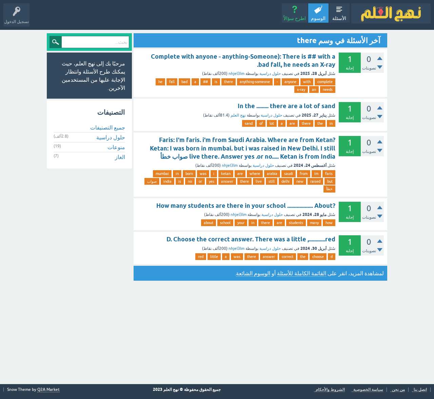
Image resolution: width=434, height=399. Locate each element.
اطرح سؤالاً (294, 18)
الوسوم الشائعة (253, 273)
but (330, 181)
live (259, 181)
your (240, 223)
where (255, 174)
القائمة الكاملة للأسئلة (301, 273)
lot (272, 123)
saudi (288, 174)
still (272, 181)
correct (287, 257)
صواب (152, 181)
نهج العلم (238, 115)
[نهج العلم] (391, 13)
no (190, 181)
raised (315, 181)
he (160, 82)
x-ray (301, 89)
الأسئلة (339, 18)
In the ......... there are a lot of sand (286, 105)
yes (211, 181)
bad (184, 82)
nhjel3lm (236, 73)
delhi (285, 181)
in (331, 123)
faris (329, 174)
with (307, 82)
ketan (226, 174)
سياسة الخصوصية (368, 389)
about (208, 223)
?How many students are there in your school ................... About (245, 205)
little (214, 257)
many (314, 223)
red (200, 257)
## (205, 82)
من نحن (398, 389)
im (316, 174)
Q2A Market (48, 389)
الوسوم (318, 18)
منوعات (116, 147)
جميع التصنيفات (107, 127)
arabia (272, 174)
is (216, 82)
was (203, 174)
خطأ (329, 189)
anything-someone (255, 82)
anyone (290, 82)
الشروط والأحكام (330, 389)
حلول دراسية (270, 73)
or (200, 181)
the (320, 123)
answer (227, 181)
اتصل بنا (420, 389)
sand (249, 123)
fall (172, 82)
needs (328, 89)
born (189, 174)
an (314, 89)
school (225, 223)
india (167, 181)
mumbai (162, 174)
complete (325, 82)
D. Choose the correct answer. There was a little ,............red (250, 239)
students (296, 223)
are (292, 123)
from (304, 174)
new (299, 181)
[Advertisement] (217, 333)
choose (318, 257)
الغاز (120, 157)
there (228, 82)
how (329, 223)
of (261, 123)
